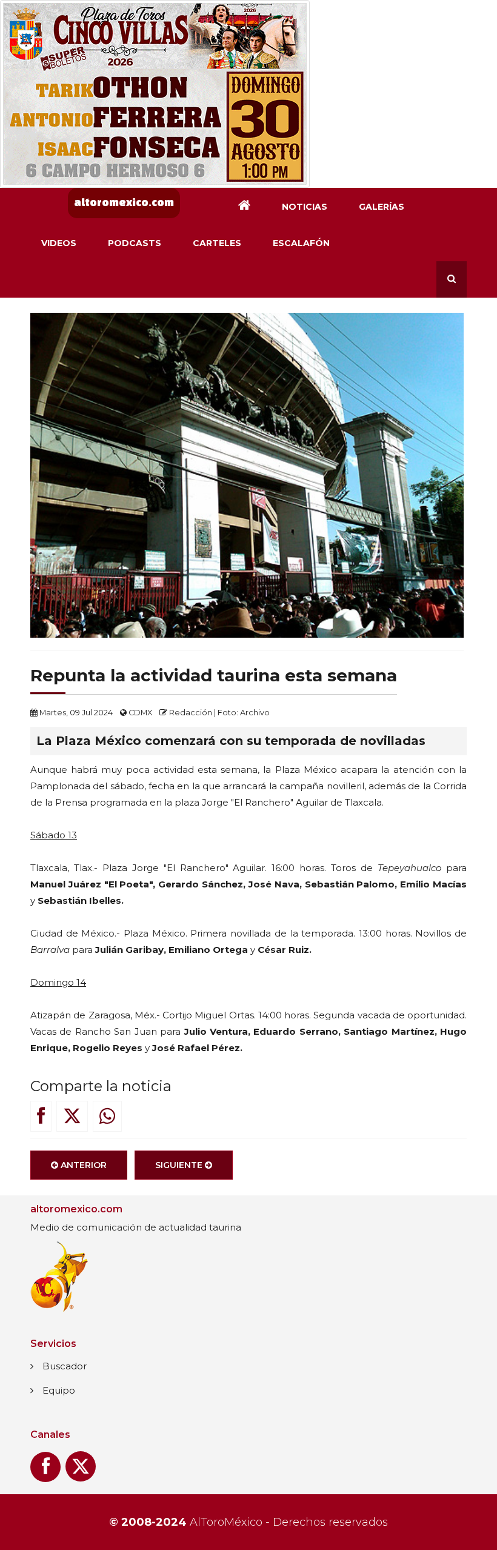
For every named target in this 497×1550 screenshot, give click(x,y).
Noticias (304, 206)
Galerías (381, 206)
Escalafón (301, 243)
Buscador (64, 1366)
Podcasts (134, 243)
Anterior (82, 1165)
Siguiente (180, 1165)
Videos (58, 243)
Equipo (58, 1390)
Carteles (217, 243)
